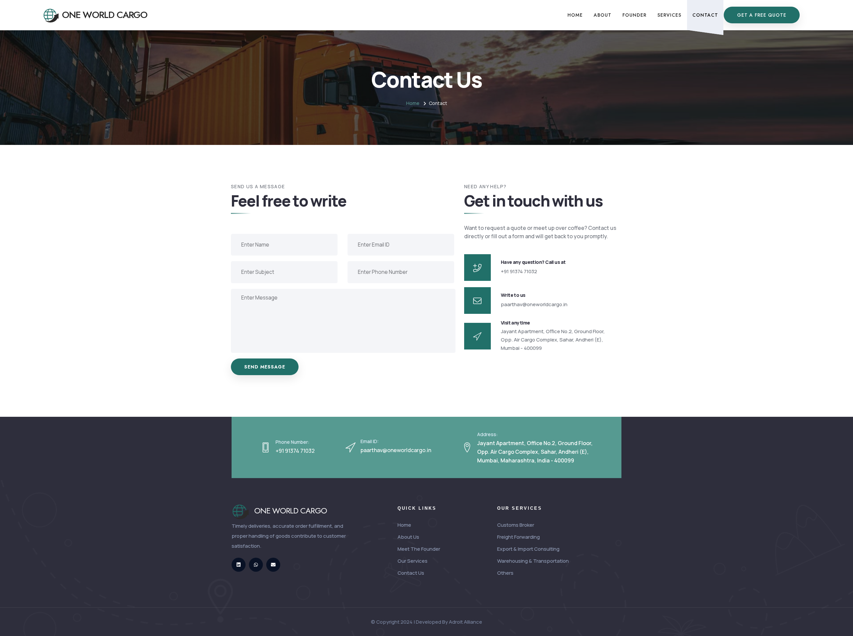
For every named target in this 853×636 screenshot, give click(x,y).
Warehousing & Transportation (533, 560)
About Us (408, 536)
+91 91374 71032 (295, 450)
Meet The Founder (419, 548)
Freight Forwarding (518, 536)
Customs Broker (515, 524)
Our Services (412, 560)
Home (413, 103)
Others (505, 572)
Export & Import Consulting (528, 548)
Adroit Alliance (465, 621)
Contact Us (411, 572)
